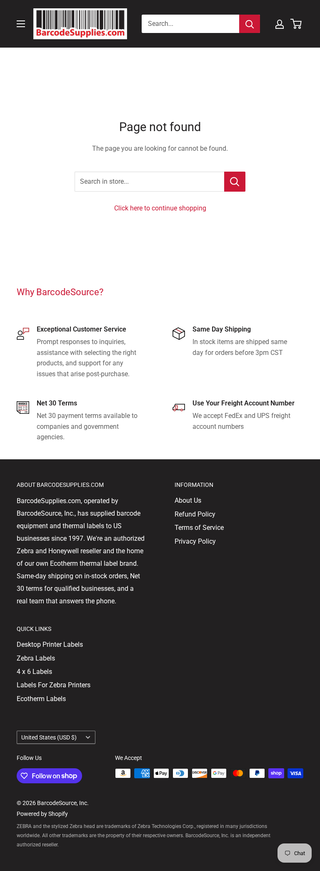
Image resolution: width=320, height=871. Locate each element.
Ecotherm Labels (41, 699)
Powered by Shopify (42, 813)
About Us (188, 500)
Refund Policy (195, 514)
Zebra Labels (36, 658)
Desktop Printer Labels (50, 644)
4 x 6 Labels (34, 672)
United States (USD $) (49, 737)
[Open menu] (21, 23)
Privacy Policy (195, 541)
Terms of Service (199, 528)
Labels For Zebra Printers (53, 685)
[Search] (249, 24)
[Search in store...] (234, 182)
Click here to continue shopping (160, 208)
